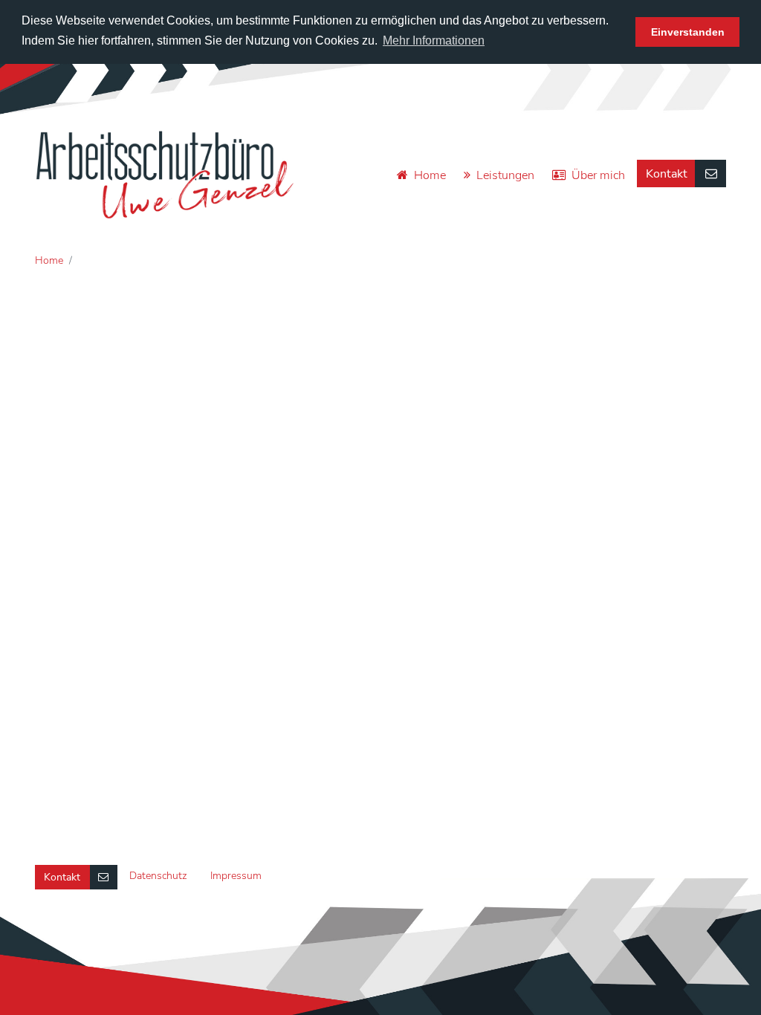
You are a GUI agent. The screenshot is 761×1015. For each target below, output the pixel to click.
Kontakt (666, 174)
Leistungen (505, 175)
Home (430, 175)
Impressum (236, 876)
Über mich (598, 175)
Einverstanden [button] (688, 32)
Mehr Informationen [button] (434, 40)
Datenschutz (158, 876)
